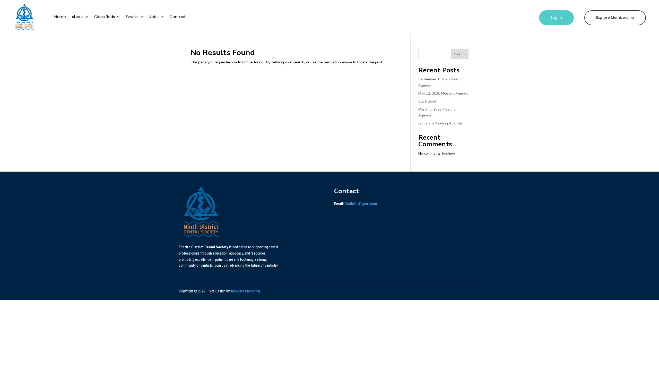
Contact (177, 16)
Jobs (154, 16)
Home (60, 16)
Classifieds (104, 16)
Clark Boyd (427, 101)
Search (460, 54)
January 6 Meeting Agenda (440, 123)
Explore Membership (615, 17)
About (77, 16)
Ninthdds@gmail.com (361, 203)
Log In (556, 17)
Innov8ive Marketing (245, 291)
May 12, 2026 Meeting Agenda (443, 93)
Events (132, 16)
